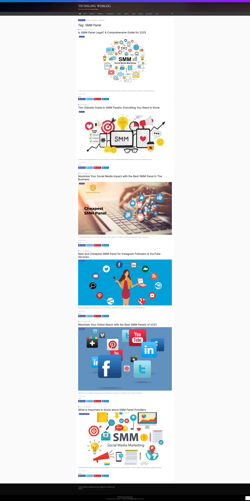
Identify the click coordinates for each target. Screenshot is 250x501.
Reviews (141, 13)
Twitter (90, 99)
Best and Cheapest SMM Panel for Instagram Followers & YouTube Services (119, 255)
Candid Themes (140, 498)
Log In (156, 13)
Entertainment (109, 13)
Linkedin (106, 99)
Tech (84, 13)
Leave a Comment (81, 93)
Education (100, 13)
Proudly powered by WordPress (113, 498)
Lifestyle (126, 13)
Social (118, 13)
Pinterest (97, 99)
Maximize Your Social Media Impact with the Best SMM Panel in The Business (120, 178)
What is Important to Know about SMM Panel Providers (112, 409)
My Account (148, 13)
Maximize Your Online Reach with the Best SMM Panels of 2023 (117, 324)
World (133, 13)
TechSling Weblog (94, 6)
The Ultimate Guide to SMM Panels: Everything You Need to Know (119, 107)
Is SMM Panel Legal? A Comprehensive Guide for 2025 (112, 32)
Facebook (82, 99)
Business (92, 13)
